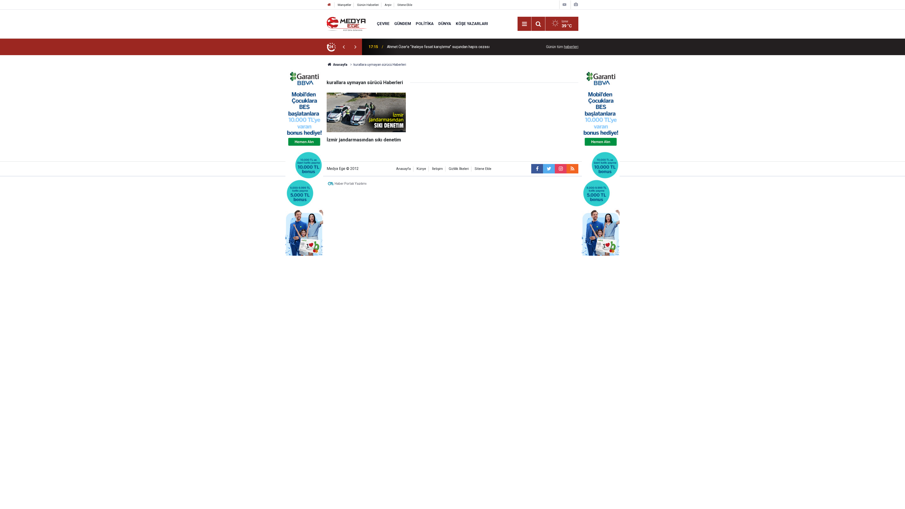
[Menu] (524, 24)
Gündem (402, 23)
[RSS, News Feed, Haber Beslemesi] (572, 168)
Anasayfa (403, 169)
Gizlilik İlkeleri (459, 169)
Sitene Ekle (404, 5)
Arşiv (388, 5)
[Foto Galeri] (575, 4)
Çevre (383, 23)
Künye (421, 169)
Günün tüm (562, 47)
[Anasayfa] (329, 5)
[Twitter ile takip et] (549, 168)
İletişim (437, 169)
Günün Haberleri (368, 5)
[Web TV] (564, 4)
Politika (425, 23)
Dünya (444, 23)
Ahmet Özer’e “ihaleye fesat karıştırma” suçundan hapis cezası (438, 47)
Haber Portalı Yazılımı (350, 183)
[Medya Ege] (347, 23)
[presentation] (344, 47)
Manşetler (344, 5)
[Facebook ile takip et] (537, 168)
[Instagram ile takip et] (561, 168)
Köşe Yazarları (472, 23)
